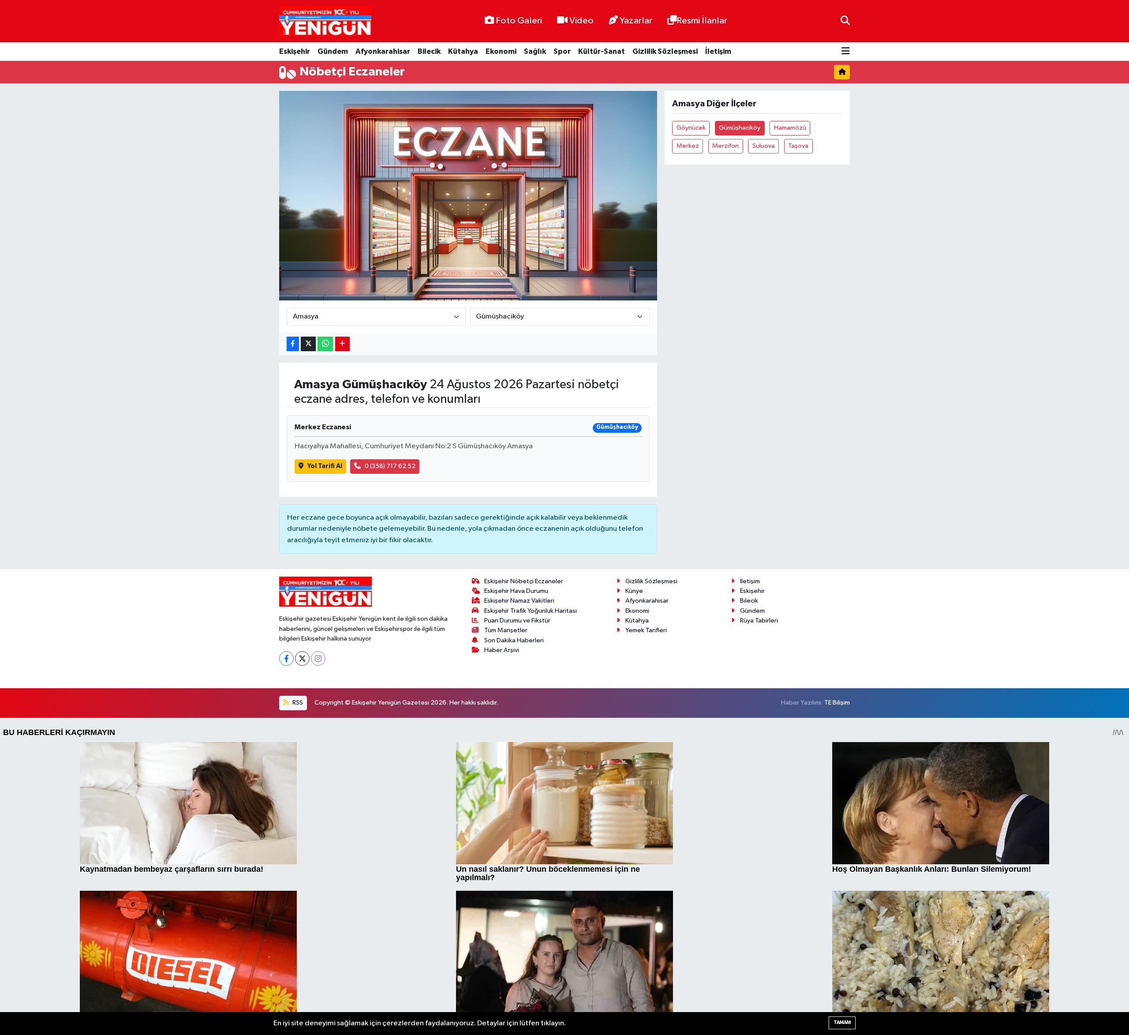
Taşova (798, 145)
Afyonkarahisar (382, 51)
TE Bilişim (837, 702)
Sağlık (535, 51)
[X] (302, 658)
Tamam (842, 1022)
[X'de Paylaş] (308, 344)
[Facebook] (286, 658)
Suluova (763, 145)
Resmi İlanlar (702, 21)
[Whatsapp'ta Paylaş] (325, 344)
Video (581, 21)
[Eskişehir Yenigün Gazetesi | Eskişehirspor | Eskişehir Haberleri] (325, 21)
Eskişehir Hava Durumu (516, 591)
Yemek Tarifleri (646, 630)
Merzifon (725, 145)
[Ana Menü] (845, 51)
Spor (562, 51)
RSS (297, 702)
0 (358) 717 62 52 (390, 466)
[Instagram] (318, 658)
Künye (634, 591)
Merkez (688, 145)
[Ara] (845, 21)
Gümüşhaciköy (739, 127)
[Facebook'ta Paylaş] (293, 344)
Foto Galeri (519, 21)
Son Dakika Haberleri (514, 640)
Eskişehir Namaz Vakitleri (519, 600)
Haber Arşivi (501, 650)
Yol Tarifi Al (324, 466)
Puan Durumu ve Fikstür (517, 620)
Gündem (333, 51)
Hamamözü (790, 127)
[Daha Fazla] (342, 344)
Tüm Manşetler (505, 630)
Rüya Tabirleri (759, 620)
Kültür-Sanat (601, 51)
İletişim (718, 51)
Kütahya (463, 51)
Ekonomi (501, 51)
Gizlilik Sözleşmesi (665, 51)
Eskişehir (294, 51)
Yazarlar (636, 21)
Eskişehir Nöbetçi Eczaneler (523, 581)
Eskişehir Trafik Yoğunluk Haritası (530, 611)
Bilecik (429, 51)
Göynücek (691, 127)
